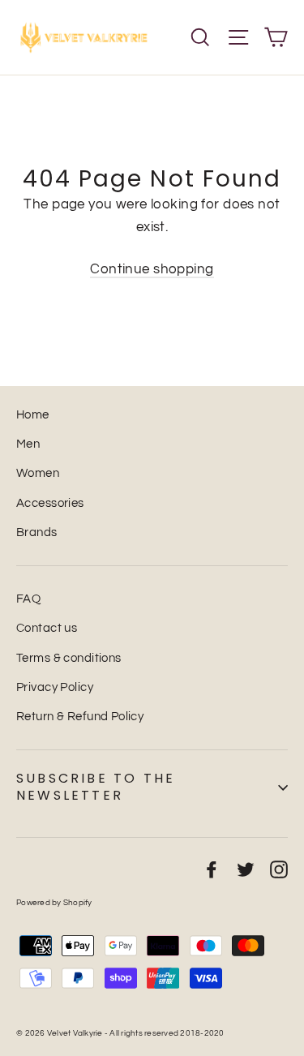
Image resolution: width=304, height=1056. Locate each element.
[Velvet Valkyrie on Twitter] (246, 869)
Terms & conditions (69, 658)
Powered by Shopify (54, 903)
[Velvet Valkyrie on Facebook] (212, 869)
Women (37, 473)
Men (28, 444)
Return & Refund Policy (79, 716)
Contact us (46, 628)
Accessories (50, 503)
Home (32, 415)
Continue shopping (151, 269)
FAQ (28, 599)
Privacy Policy (54, 687)
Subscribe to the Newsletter (95, 787)
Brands (37, 532)
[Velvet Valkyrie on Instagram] (279, 869)
